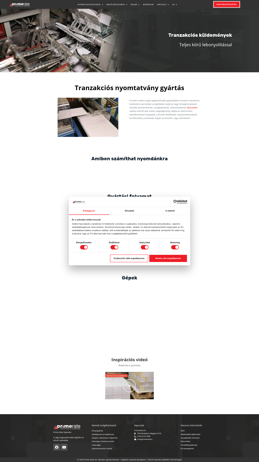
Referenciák (148, 5)
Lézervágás (96, 445)
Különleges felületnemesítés (103, 441)
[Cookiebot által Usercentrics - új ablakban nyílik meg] (175, 202)
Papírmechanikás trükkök (102, 448)
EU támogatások (187, 448)
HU (173, 5)
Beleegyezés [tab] (89, 211)
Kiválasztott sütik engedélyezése (129, 258)
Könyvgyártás (97, 430)
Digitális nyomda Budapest (133, 459)
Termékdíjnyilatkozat (189, 445)
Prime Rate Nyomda (62, 432)
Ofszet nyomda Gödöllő (158, 459)
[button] (129, 385)
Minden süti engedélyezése (168, 258)
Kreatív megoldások (115, 5)
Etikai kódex (185, 441)
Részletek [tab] (129, 211)
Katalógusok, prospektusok (103, 434)
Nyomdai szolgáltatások (89, 5)
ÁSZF (183, 430)
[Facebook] (56, 447)
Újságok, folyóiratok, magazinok (104, 438)
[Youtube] (64, 447)
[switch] (114, 247)
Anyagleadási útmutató (190, 438)
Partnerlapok (176, 459)
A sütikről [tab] (170, 211)
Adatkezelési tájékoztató (190, 434)
